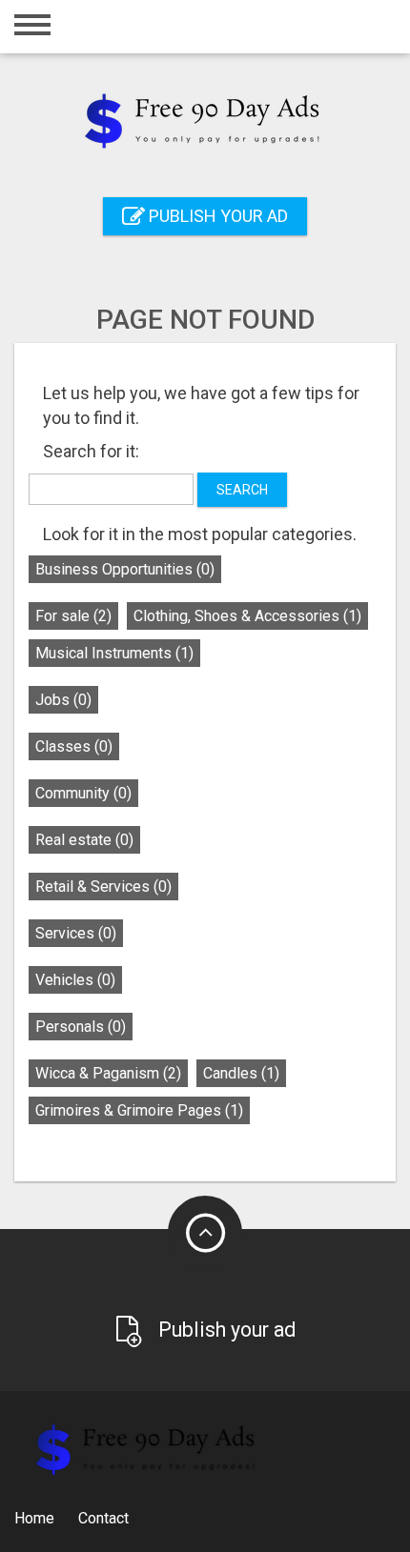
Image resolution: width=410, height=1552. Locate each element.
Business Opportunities (125, 569)
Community (83, 793)
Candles (241, 1073)
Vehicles (75, 980)
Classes (74, 746)
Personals (80, 1027)
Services (75, 933)
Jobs (63, 700)
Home (34, 1518)
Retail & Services (103, 886)
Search (242, 489)
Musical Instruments (114, 653)
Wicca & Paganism (108, 1073)
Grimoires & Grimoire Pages (139, 1110)
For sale (73, 616)
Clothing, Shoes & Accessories (247, 616)
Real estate (84, 840)
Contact (103, 1518)
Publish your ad (216, 216)
